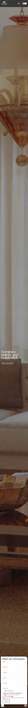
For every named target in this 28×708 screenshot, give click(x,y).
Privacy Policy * (7, 698)
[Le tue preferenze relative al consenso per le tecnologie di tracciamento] (2, 705)
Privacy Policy (10, 695)
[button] (18, 3)
